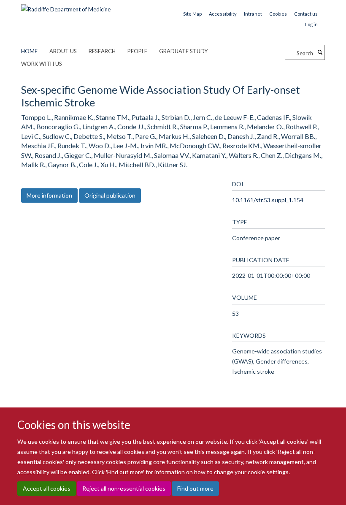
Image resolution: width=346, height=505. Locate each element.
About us (63, 51)
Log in (311, 24)
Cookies (278, 13)
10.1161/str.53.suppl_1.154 (267, 200)
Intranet (253, 13)
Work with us (41, 63)
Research (102, 51)
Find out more (195, 488)
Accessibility (223, 13)
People (137, 51)
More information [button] (49, 195)
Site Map (192, 13)
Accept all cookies (46, 488)
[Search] (319, 52)
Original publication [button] (109, 195)
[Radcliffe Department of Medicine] (66, 6)
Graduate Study (183, 51)
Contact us (306, 13)
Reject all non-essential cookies (123, 488)
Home (29, 51)
